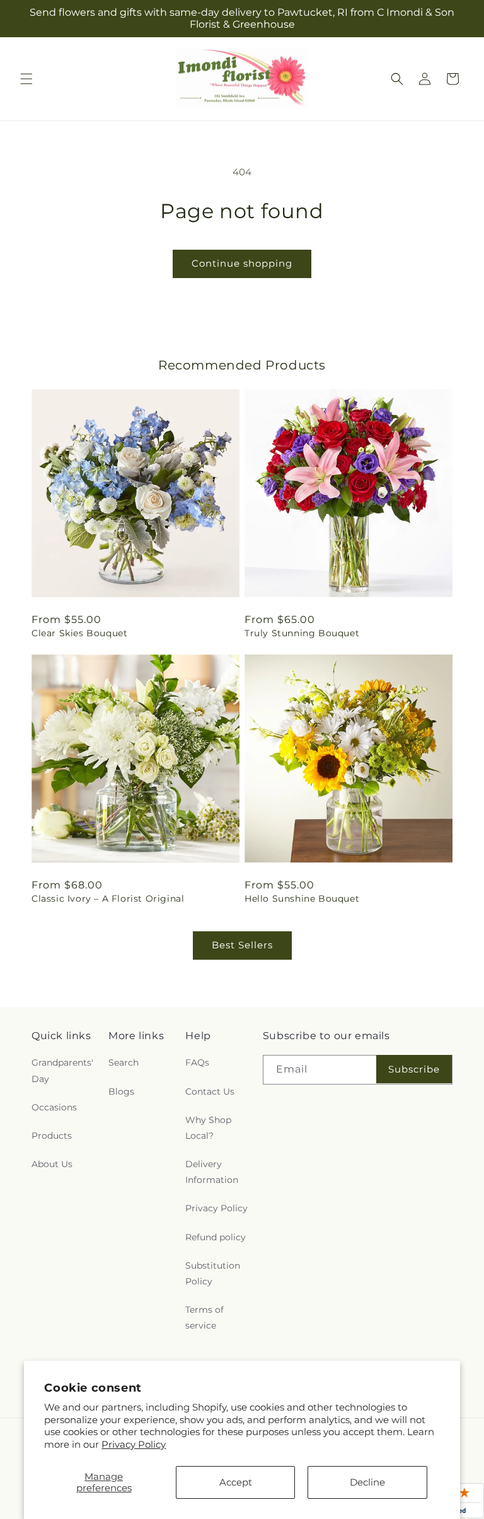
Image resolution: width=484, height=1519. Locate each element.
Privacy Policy (133, 1444)
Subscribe (414, 1069)
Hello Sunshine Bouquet (302, 898)
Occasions (54, 1107)
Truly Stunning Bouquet (302, 633)
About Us (52, 1164)
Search (123, 1062)
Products (52, 1135)
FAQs (197, 1062)
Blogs (121, 1091)
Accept (235, 1482)
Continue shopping (242, 263)
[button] (26, 79)
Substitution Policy (212, 1273)
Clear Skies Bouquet (79, 633)
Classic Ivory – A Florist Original (108, 898)
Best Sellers (242, 945)
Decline (367, 1482)
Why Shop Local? (208, 1127)
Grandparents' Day (62, 1070)
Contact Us (209, 1091)
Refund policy (215, 1237)
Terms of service (204, 1317)
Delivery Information (211, 1171)
